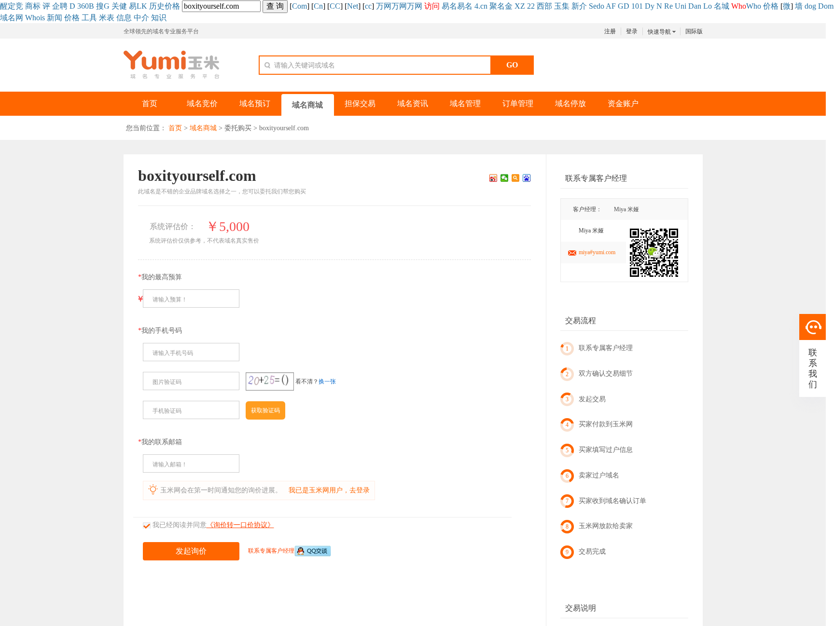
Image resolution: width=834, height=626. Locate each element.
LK (142, 6)
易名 (449, 6)
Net (352, 6)
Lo (707, 6)
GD (623, 6)
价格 (172, 6)
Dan (694, 6)
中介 (141, 18)
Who (753, 6)
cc (368, 6)
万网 (383, 6)
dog (810, 6)
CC (335, 6)
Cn (318, 6)
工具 (89, 18)
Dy (649, 6)
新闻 (54, 18)
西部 (544, 6)
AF (611, 6)
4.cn (480, 6)
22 (531, 6)
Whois (35, 18)
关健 (119, 6)
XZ (519, 6)
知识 (159, 18)
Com (299, 6)
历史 (157, 6)
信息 (124, 18)
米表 (106, 18)
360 (83, 6)
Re (668, 6)
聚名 (497, 6)
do (600, 6)
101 (637, 6)
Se (593, 6)
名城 (721, 6)
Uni (680, 6)
